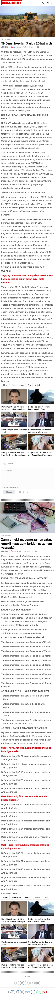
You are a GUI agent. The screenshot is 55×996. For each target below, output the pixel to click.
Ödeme (27, 897)
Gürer (5, 385)
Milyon (13, 385)
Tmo (29, 385)
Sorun (21, 385)
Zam (46, 897)
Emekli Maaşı (16, 897)
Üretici (37, 385)
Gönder (9, 492)
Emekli (5, 897)
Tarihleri (37, 897)
